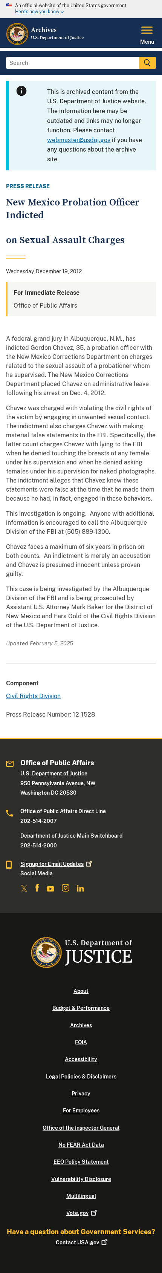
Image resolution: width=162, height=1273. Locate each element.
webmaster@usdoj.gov (78, 140)
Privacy (81, 1094)
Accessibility (81, 1059)
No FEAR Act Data (81, 1145)
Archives (81, 1025)
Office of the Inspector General (81, 1128)
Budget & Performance (81, 1008)
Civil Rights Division (33, 696)
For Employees (81, 1111)
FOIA (81, 1042)
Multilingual (81, 1196)
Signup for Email (52, 864)
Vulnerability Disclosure (81, 1179)
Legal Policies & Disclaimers (81, 1077)
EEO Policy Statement (81, 1162)
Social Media (36, 873)
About (81, 991)
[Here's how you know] (81, 9)
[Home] (45, 43)
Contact (77, 1242)
